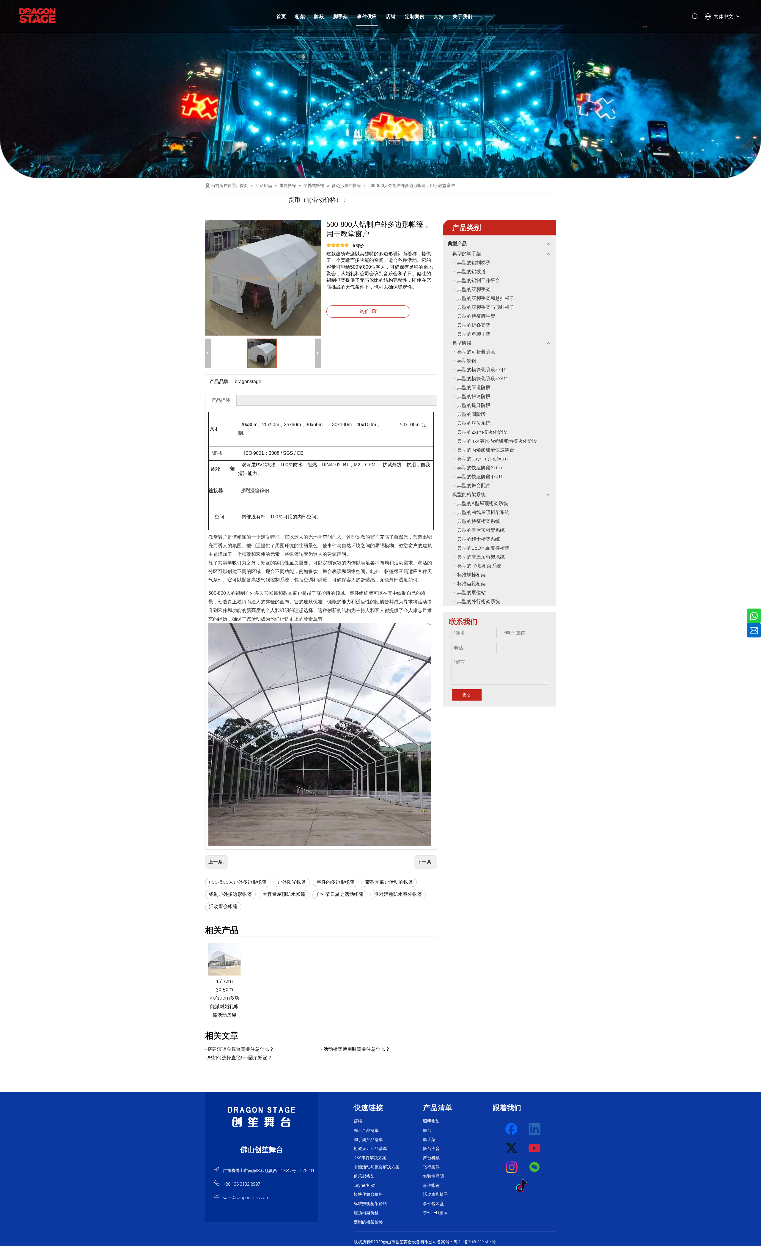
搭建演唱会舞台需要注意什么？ (240, 1049)
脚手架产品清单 (368, 1139)
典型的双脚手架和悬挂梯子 (485, 298)
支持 (439, 16)
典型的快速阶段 (473, 396)
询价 (364, 311)
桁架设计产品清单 (370, 1148)
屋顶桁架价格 (366, 1212)
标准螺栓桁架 (471, 575)
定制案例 (415, 16)
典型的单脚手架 (473, 334)
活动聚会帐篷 (223, 906)
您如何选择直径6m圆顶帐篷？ (239, 1058)
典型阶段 (461, 343)
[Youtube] (534, 1148)
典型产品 (457, 243)
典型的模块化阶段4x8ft (482, 378)
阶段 (319, 16)
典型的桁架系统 (469, 494)
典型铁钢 (466, 361)
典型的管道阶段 (473, 387)
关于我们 (463, 16)
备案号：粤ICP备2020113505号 (466, 1242)
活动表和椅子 (435, 1194)
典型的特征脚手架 (476, 316)
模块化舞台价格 (368, 1194)
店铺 (391, 16)
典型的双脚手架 (473, 289)
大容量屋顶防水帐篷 (283, 894)
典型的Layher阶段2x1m (482, 459)
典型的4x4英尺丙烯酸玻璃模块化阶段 (497, 441)
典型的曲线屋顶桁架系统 (483, 512)
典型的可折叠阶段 (476, 352)
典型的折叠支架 (473, 325)
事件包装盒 (433, 1203)
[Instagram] (511, 1167)
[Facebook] (511, 1129)
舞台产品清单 (366, 1130)
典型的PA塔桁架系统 (479, 566)
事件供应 (367, 16)
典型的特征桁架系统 (478, 521)
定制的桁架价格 (368, 1222)
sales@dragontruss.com (246, 1197)
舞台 (427, 1130)
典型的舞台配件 (473, 485)
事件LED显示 (435, 1212)
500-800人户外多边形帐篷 (238, 882)
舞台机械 (431, 1157)
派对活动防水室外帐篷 (398, 894)
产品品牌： (221, 381)
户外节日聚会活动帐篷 (340, 894)
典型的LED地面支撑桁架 (483, 548)
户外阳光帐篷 (291, 882)
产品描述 (220, 400)
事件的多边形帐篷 (336, 882)
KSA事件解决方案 (370, 1157)
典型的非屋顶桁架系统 (481, 557)
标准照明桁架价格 (370, 1203)
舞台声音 (431, 1148)
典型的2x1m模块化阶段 (482, 432)
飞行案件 (431, 1167)
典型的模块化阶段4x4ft (482, 369)
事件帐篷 (431, 1185)
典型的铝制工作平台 (478, 280)
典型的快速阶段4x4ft (479, 476)
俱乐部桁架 (364, 1176)
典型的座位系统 (473, 423)
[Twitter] (511, 1148)
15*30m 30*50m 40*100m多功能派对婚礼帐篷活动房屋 (224, 998)
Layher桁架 (364, 1185)
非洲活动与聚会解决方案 (377, 1167)
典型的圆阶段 (471, 414)
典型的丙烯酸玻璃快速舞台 (485, 450)
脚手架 (340, 16)
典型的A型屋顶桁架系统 (482, 503)
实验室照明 (433, 1176)
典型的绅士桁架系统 (478, 539)
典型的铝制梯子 (473, 262)
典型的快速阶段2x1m (479, 468)
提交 (467, 695)
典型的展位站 (471, 592)
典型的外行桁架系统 (478, 601)
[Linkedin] (534, 1129)
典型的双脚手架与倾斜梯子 (485, 307)
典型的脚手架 (466, 254)
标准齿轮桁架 (471, 583)
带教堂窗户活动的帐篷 (389, 882)
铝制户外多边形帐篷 (230, 894)
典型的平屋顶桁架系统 (481, 530)
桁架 (300, 16)
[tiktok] (523, 1186)
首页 (281, 16)
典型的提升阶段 (473, 405)
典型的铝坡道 (471, 271)
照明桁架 (431, 1121)
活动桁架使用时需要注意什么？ (356, 1049)
